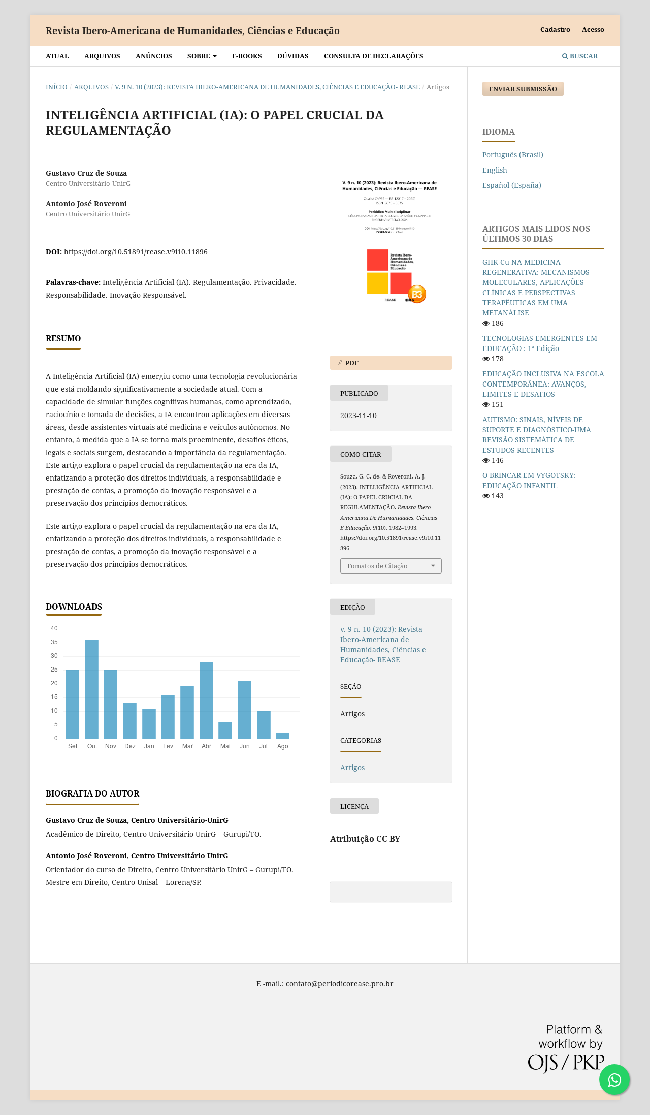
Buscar (583, 55)
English (494, 170)
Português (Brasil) (512, 155)
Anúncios (154, 55)
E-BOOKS (247, 55)
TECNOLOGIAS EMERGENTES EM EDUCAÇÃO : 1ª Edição (539, 343)
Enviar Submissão (523, 88)
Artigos (352, 767)
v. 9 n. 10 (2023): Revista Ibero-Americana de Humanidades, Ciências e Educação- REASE (267, 86)
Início (57, 86)
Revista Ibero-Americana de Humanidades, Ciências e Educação (193, 30)
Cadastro (555, 29)
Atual (57, 55)
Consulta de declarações (374, 55)
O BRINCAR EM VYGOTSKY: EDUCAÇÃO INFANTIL (529, 480)
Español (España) (511, 185)
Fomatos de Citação (377, 565)
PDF (351, 362)
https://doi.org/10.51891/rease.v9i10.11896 (136, 252)
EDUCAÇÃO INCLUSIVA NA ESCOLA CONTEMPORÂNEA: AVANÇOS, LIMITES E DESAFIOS (543, 384)
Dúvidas (293, 55)
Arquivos (102, 55)
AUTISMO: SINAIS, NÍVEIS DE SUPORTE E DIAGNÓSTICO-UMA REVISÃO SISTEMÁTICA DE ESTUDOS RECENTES (536, 435)
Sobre (199, 55)
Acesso (593, 29)
